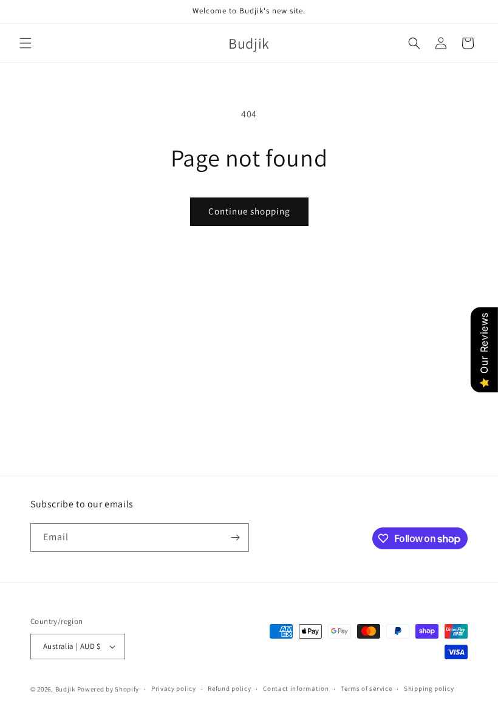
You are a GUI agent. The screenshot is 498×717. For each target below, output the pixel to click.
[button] (25, 43)
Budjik (65, 689)
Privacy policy (173, 688)
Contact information (296, 688)
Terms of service (366, 688)
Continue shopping (249, 211)
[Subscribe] (235, 537)
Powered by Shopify (108, 689)
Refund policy (229, 688)
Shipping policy (429, 688)
